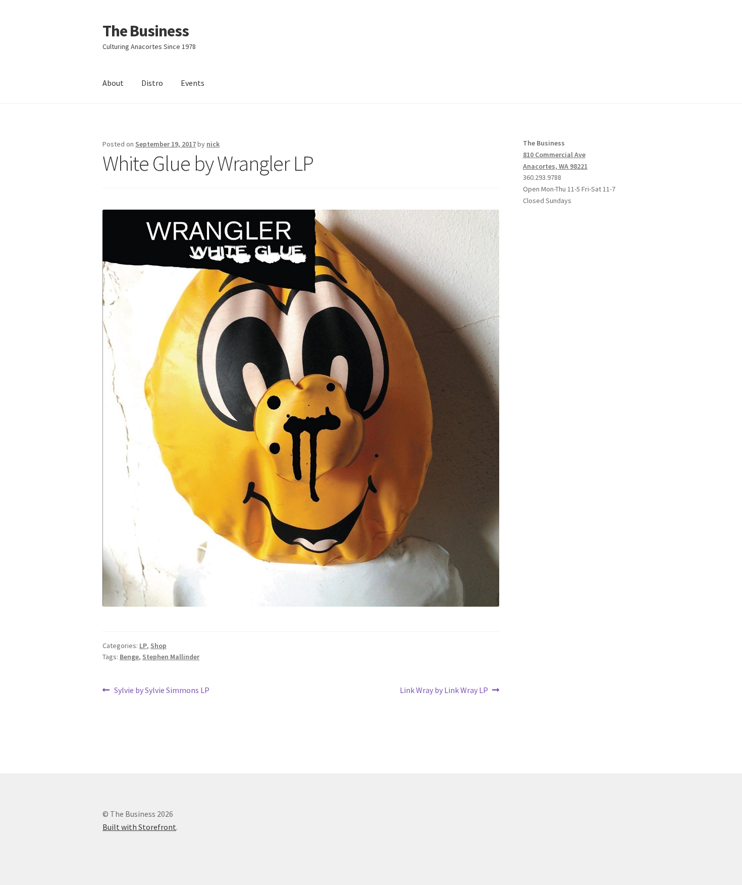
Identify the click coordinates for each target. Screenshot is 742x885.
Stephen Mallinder (170, 656)
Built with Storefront (139, 827)
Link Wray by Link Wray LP (444, 690)
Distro (152, 83)
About (113, 83)
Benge (129, 656)
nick (213, 144)
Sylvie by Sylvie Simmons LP (161, 690)
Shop (158, 645)
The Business (145, 31)
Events (192, 83)
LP (143, 645)
